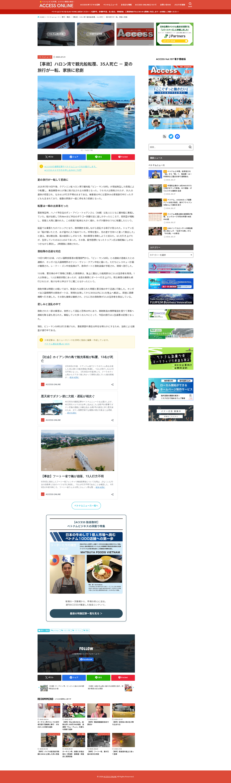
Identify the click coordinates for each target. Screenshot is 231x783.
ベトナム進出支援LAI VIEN (57, 343)
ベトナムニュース (110, 4)
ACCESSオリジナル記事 (90, 4)
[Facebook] (86, 659)
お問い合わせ (165, 4)
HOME (42, 17)
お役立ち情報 (126, 4)
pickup (56, 630)
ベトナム (77, 630)
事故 (87, 630)
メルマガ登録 (179, 4)
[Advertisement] (171, 444)
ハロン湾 (66, 630)
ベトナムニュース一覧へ (86, 505)
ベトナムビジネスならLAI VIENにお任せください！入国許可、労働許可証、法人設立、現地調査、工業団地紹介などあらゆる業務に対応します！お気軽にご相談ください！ (115, 12)
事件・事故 (66, 17)
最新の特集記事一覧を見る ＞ (86, 613)
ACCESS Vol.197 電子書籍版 (171, 59)
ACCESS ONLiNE (110, 776)
